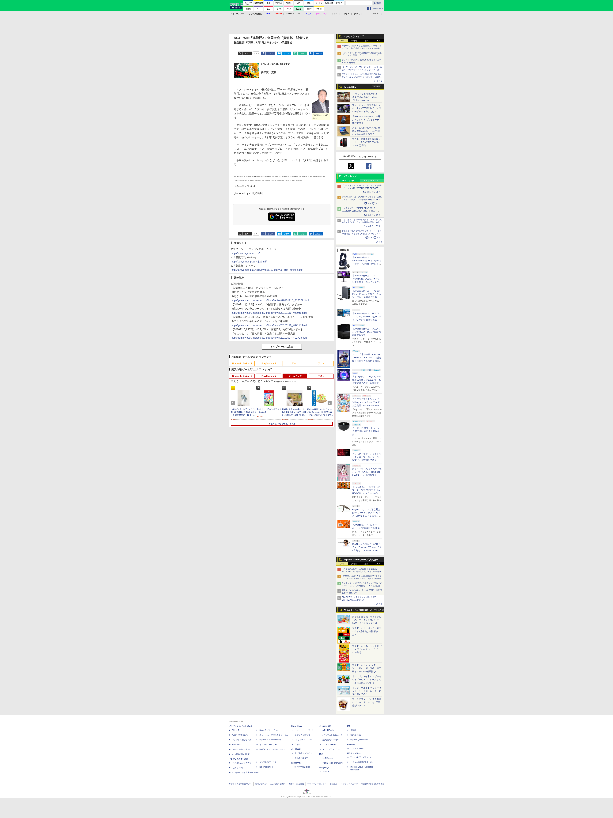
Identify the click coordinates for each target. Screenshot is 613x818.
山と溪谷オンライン (303, 753)
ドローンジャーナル (241, 749)
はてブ (286, 53)
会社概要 (333, 784)
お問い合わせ (261, 784)
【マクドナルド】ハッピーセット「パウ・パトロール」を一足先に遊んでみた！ (366, 679)
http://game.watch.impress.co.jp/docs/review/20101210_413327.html (270, 300)
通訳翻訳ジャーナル (331, 740)
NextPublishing (266, 767)
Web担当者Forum (240, 735)
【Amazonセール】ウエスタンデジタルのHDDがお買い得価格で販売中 (367, 331)
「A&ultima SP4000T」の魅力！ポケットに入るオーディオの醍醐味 (366, 119)
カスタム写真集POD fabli (362, 762)
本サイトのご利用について (240, 784)
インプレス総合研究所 (241, 740)
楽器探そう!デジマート (304, 735)
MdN (321, 754)
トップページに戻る (281, 346)
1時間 (342, 41)
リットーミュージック (304, 730)
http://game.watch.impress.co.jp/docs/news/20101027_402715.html (269, 337)
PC (299, 14)
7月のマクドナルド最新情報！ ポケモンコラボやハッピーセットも (364, 611)
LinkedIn (318, 53)
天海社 (353, 730)
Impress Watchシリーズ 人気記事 (361, 559)
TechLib (325, 772)
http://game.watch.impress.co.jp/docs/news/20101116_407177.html (269, 325)
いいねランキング (372, 180)
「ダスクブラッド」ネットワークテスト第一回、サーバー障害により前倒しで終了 (366, 456)
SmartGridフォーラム (268, 730)
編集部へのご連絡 (296, 784)
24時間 (354, 41)
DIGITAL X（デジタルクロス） (272, 749)
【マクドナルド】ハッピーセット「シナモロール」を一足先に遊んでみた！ (366, 690)
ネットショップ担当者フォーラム (273, 735)
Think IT (235, 730)
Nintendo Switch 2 (242, 363)
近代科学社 (296, 763)
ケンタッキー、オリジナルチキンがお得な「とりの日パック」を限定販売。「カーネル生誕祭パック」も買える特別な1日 (362, 586)
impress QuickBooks (359, 740)
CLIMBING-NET (301, 758)
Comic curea (355, 735)
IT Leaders (237, 744)
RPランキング (348, 180)
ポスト (247, 53)
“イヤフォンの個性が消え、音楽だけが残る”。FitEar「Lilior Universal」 (366, 96)
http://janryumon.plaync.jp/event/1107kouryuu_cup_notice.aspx (267, 270)
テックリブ (324, 768)
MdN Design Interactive (332, 763)
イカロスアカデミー (331, 749)
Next (330, 402)
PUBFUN (351, 744)
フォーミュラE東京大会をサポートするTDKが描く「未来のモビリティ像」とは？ (366, 108)
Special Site (350, 87)
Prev (233, 402)
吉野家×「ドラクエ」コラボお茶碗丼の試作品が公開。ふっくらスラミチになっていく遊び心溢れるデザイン (362, 77)
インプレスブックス (268, 762)
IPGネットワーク (354, 753)
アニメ (321, 363)
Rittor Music (296, 726)
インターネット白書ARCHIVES (245, 772)
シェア (270, 53)
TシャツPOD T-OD (303, 740)
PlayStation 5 (268, 363)
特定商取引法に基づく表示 (372, 784)
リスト (256, 53)
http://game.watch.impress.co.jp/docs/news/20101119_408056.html (269, 312)
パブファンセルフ (358, 748)
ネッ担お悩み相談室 (241, 754)
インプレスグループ (349, 784)
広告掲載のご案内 (277, 784)
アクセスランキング (354, 36)
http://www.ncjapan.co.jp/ (245, 253)
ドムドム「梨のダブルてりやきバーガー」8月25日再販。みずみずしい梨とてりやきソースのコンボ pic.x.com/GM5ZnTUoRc (362, 234)
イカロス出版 (325, 726)
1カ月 (377, 41)
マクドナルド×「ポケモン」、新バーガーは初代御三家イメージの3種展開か (366, 668)
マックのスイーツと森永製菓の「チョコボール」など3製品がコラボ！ (366, 702)
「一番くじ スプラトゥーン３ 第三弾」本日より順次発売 (366, 431)
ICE (348, 726)
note (302, 53)
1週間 (365, 41)
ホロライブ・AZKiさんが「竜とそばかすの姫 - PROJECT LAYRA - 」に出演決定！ (367, 472)
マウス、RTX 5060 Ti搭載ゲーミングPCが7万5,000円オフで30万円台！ (366, 142)
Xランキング (350, 176)
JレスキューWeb (329, 744)
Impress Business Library (270, 740)
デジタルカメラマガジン (242, 763)
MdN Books (327, 758)
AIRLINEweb (328, 730)
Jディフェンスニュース (332, 735)
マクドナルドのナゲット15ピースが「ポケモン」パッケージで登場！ (367, 649)
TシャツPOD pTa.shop (360, 757)
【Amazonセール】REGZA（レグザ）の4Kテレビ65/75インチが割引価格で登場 (366, 316)
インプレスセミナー (268, 744)
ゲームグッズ (295, 376)
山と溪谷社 (296, 749)
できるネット (238, 768)
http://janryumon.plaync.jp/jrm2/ (249, 261)
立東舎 (297, 744)
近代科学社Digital (302, 767)
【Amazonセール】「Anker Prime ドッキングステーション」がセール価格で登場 (366, 294)
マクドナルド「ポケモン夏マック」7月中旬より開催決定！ (366, 631)
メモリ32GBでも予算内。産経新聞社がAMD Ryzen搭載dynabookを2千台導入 (366, 130)
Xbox (295, 363)
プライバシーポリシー (316, 784)
